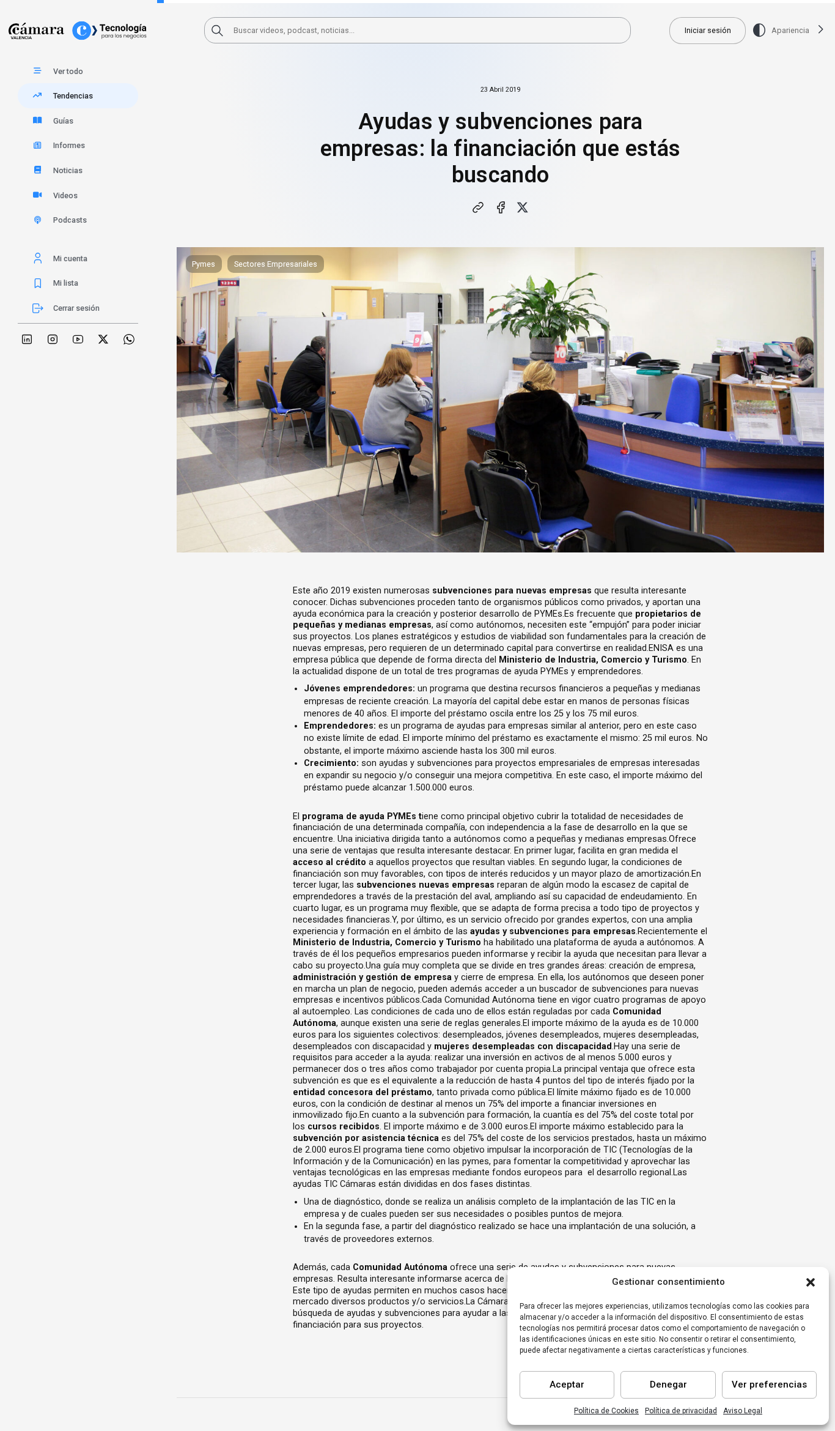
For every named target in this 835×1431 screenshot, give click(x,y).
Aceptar (567, 1384)
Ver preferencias (769, 1384)
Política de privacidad (681, 1411)
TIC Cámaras (350, 1184)
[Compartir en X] (522, 207)
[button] (810, 1282)
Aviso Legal (742, 1411)
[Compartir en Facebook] (500, 207)
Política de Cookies (606, 1411)
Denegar (668, 1384)
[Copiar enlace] (478, 207)
